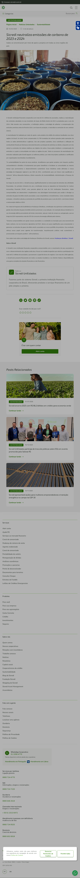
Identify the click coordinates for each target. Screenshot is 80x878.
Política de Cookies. (17, 855)
